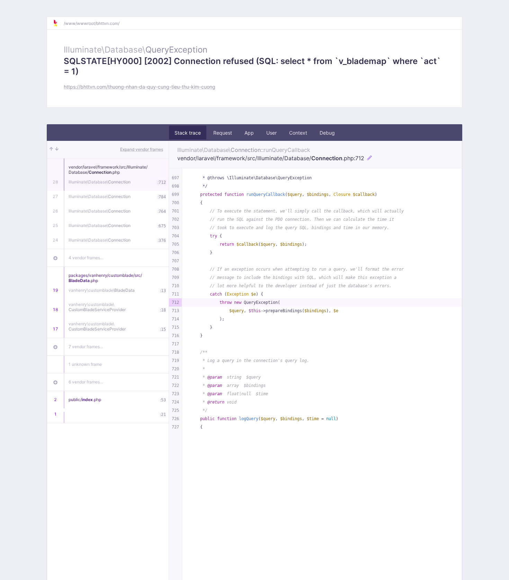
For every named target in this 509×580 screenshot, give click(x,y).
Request (222, 133)
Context (298, 133)
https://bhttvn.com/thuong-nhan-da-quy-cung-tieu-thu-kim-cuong (139, 87)
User (271, 133)
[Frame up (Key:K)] (51, 149)
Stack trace (188, 133)
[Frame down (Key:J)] (57, 149)
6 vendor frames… (86, 381)
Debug (327, 133)
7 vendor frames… (86, 346)
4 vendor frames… (86, 257)
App (249, 133)
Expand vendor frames (141, 149)
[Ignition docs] (58, 23)
